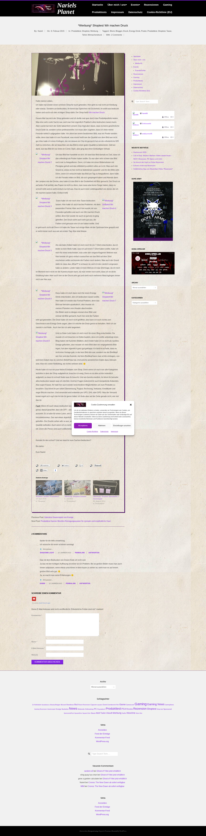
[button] (131, 405)
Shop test (160, 709)
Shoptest (85, 31)
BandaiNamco (46, 704)
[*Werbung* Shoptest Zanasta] (77, 487)
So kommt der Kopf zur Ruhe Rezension (148, 162)
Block (112, 31)
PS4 (123, 709)
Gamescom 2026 (139, 152)
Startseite (97, 4)
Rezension (140, 708)
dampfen (99, 704)
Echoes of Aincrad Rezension (144, 166)
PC (95, 709)
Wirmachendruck (95, 35)
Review (129, 709)
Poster (144, 31)
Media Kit (138, 63)
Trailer (103, 713)
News (73, 708)
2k (33, 705)
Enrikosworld (146, 123)
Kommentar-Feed (102, 738)
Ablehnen (101, 426)
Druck (125, 31)
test (98, 713)
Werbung (94, 31)
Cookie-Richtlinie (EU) (159, 12)
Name (34, 642)
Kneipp (58, 709)
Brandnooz (70, 705)
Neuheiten (65, 709)
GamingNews (169, 705)
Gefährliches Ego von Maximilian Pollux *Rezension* (153, 169)
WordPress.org (102, 741)
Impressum (114, 431)
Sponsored (167, 709)
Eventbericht (112, 704)
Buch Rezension (84, 704)
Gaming (167, 4)
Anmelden (102, 730)
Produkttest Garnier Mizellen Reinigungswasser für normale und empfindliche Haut (76, 521)
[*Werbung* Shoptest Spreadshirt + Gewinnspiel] (106, 487)
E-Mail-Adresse (38, 648)
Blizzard (63, 705)
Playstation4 (101, 709)
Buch (76, 705)
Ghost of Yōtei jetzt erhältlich (109, 771)
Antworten (93, 553)
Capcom (93, 705)
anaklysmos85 (147, 134)
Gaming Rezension (40, 709)
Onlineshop (89, 709)
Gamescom (130, 705)
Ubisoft (109, 713)
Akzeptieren (83, 426)
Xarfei (124, 713)
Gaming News (156, 704)
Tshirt (84, 35)
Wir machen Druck (97, 112)
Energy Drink (134, 31)
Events (135, 4)
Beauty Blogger (55, 705)
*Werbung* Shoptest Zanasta (75, 496)
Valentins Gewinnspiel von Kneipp (58, 517)
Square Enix (86, 713)
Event (105, 705)
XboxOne (130, 713)
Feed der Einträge (102, 734)
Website (34, 655)
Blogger (119, 31)
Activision (37, 705)
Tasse (168, 31)
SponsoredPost (69, 713)
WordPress (122, 831)
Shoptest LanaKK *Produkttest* (47, 496)
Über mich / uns (117, 4)
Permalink (80, 553)
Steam (93, 713)
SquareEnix (78, 713)
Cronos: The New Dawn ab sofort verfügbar (106, 782)
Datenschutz (104, 431)
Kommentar (36, 615)
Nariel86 (145, 113)
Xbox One (139, 713)
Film (117, 704)
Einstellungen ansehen (122, 426)
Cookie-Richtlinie (92, 431)
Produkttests (99, 12)
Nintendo (81, 709)
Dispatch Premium (104, 831)
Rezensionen (151, 4)
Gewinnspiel (51, 709)
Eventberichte (140, 70)
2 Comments (116, 35)
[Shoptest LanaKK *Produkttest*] (49, 487)
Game (122, 704)
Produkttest (76, 31)
